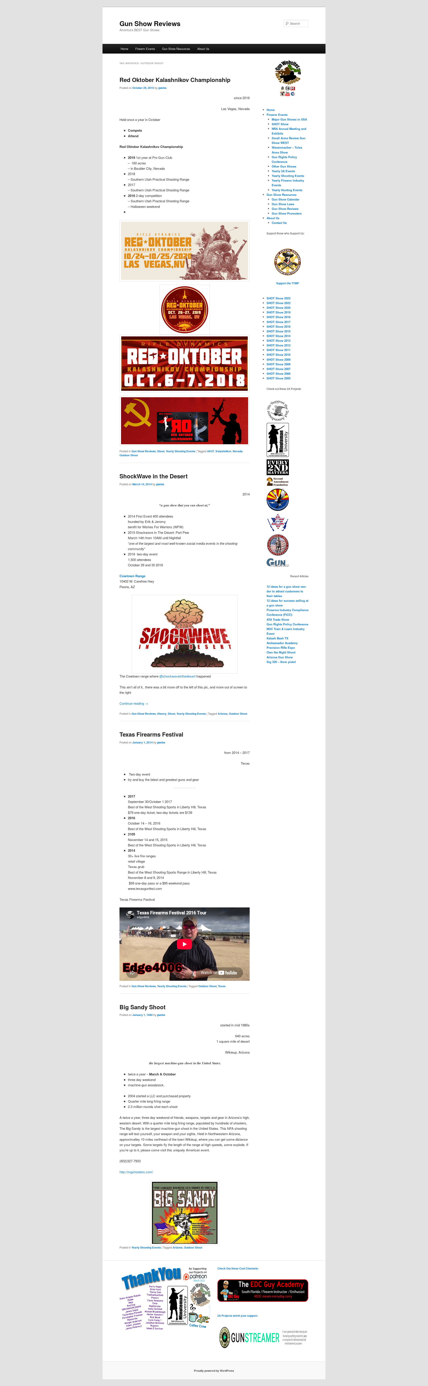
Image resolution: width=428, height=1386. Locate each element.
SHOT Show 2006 (278, 373)
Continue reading (133, 703)
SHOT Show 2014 (278, 336)
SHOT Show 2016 (278, 326)
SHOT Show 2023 (278, 298)
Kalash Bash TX (277, 638)
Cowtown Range (132, 575)
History (162, 714)
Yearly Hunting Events (287, 190)
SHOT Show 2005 (278, 378)
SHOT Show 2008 (278, 364)
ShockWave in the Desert (153, 476)
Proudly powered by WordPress (214, 1371)
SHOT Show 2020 (278, 307)
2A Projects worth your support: (237, 1316)
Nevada (238, 451)
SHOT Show (280, 124)
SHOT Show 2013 (278, 340)
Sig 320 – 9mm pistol (281, 662)
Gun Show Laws (283, 204)
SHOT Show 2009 (278, 359)
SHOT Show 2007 (278, 369)
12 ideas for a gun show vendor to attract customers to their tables (286, 591)
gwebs (162, 88)
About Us (203, 49)
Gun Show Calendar (285, 199)
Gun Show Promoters (287, 213)
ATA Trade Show (278, 619)
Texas (222, 986)
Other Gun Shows (284, 166)
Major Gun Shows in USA (289, 119)
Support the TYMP (287, 283)
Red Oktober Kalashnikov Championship (174, 80)
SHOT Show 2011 (278, 350)
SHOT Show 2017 (278, 322)
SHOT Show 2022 (278, 303)
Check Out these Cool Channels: (238, 1268)
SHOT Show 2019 (278, 312)
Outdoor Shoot (128, 455)
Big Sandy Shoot (142, 1007)
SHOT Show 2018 (278, 317)
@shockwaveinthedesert (177, 676)
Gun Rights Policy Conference (287, 624)
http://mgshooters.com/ (136, 1171)
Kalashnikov (223, 451)
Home (124, 49)
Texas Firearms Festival (151, 734)
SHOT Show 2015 (278, 331)
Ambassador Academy (282, 643)
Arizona (223, 714)
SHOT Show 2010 (278, 354)
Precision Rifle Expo (281, 647)
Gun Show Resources (176, 49)
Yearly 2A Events (283, 171)
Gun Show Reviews (150, 23)
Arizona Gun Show (280, 657)
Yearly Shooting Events (180, 451)
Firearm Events (145, 49)
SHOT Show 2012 (278, 345)
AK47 (210, 451)
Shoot (161, 451)
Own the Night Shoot (281, 652)
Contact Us (279, 223)
